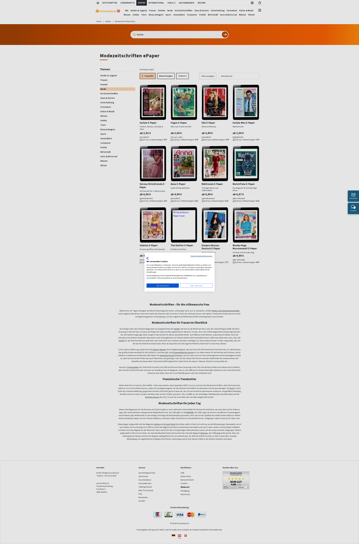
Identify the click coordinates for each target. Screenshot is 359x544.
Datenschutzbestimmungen (201, 256)
